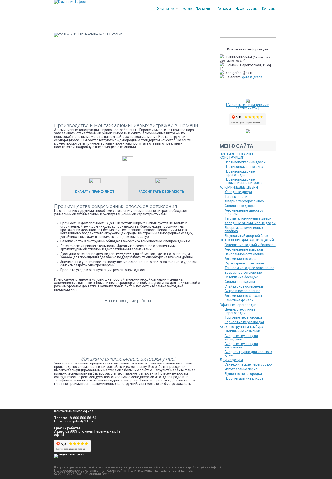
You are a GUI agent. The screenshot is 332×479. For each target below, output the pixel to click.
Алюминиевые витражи (244, 249)
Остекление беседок (241, 277)
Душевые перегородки (243, 374)
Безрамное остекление (243, 272)
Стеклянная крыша (240, 282)
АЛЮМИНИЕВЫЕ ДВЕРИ (239, 187)
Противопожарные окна (244, 167)
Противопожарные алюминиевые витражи (243, 181)
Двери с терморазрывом (244, 201)
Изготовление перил (241, 369)
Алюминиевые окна (240, 259)
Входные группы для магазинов (241, 345)
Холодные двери (238, 192)
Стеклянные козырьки (242, 331)
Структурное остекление (244, 263)
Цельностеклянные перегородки (240, 311)
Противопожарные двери (245, 162)
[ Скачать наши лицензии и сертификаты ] (247, 106)
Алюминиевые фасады (243, 295)
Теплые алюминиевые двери (248, 218)
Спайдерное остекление (244, 286)
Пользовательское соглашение (79, 470)
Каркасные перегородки (244, 322)
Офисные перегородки (238, 305)
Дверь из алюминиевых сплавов (244, 229)
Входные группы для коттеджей (241, 337)
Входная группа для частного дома (248, 353)
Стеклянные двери (240, 206)
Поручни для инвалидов (244, 378)
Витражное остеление (242, 291)
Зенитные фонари (239, 300)
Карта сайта (116, 470)
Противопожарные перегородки (240, 173)
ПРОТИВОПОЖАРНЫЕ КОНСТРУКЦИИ (237, 155)
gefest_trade (252, 77)
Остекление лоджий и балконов (250, 245)
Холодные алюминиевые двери (250, 223)
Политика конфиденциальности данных (160, 470)
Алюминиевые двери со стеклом (244, 212)
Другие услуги (231, 360)
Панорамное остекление (244, 254)
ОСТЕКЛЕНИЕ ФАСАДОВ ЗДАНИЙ (247, 240)
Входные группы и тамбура (241, 327)
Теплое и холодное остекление (249, 268)
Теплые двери (236, 196)
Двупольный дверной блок (246, 236)
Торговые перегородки (243, 317)
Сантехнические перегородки (248, 364)
